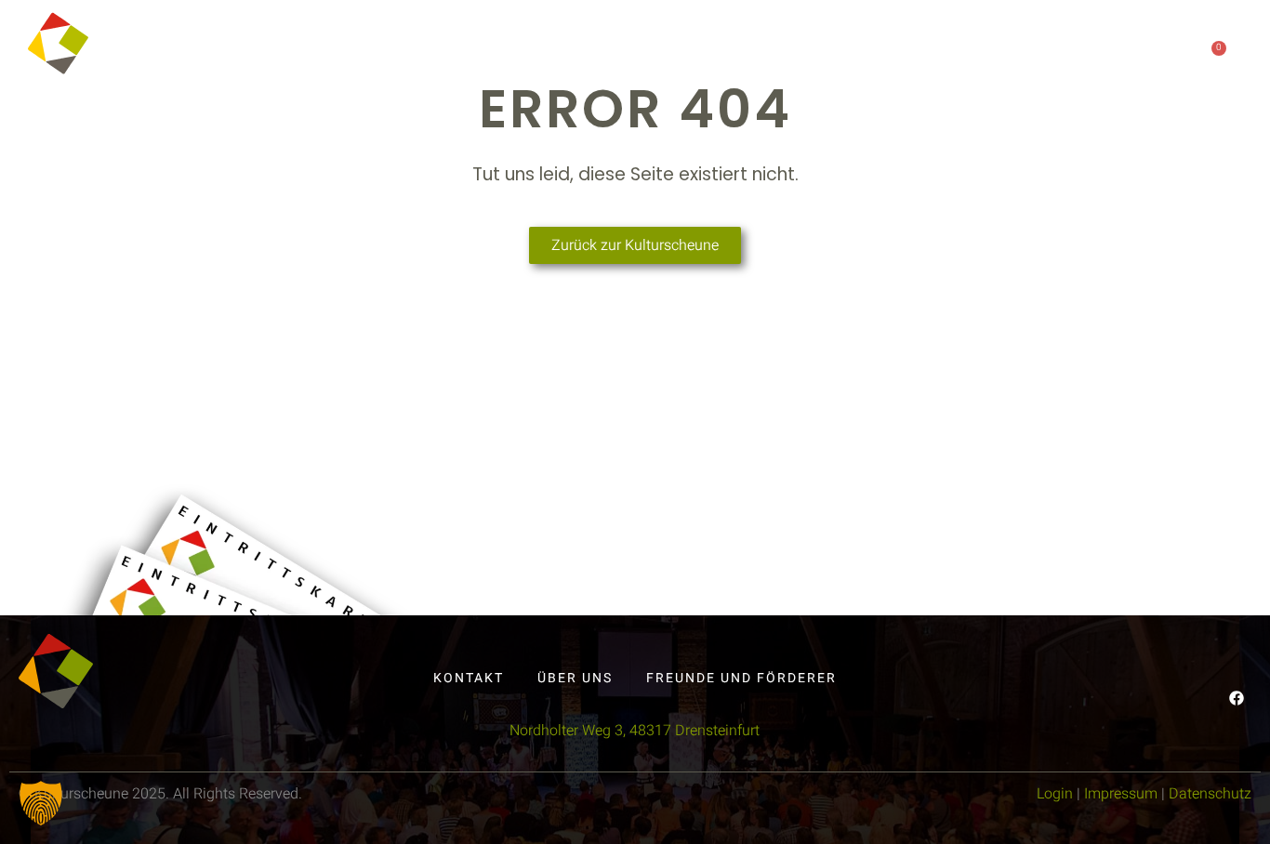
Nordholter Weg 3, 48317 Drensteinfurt (634, 730)
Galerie (966, 54)
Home (556, 54)
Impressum (1121, 794)
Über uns (784, 54)
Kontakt (888, 54)
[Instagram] (1099, 53)
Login (1055, 794)
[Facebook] (1061, 53)
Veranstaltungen (662, 54)
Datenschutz (1210, 794)
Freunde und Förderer (741, 678)
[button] (41, 803)
